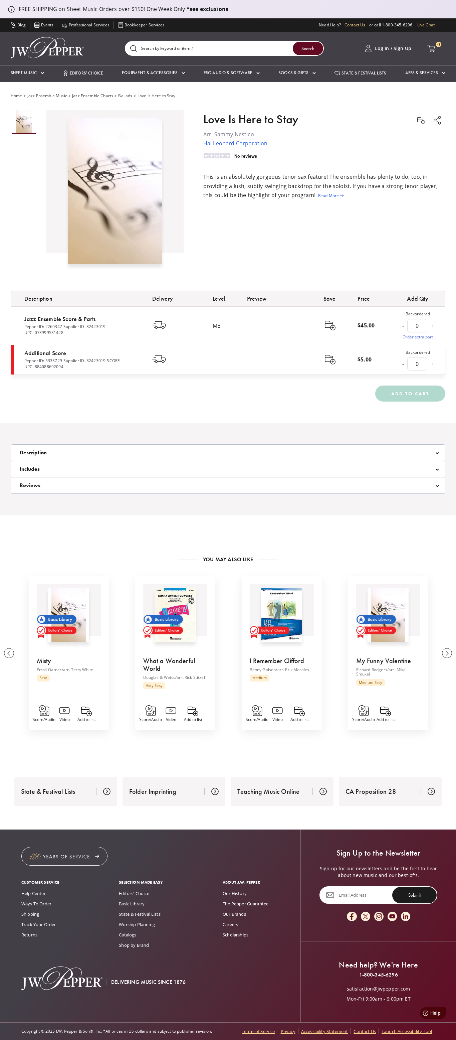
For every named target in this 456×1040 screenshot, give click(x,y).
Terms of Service (258, 1031)
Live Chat (426, 25)
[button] (27, 73)
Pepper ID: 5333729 (43, 360)
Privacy (288, 1031)
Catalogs (127, 935)
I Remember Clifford (277, 660)
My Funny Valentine (383, 660)
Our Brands (234, 914)
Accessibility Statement (324, 1031)
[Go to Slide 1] (24, 122)
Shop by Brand (134, 945)
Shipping (30, 914)
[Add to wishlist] (421, 121)
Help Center (33, 893)
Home (16, 96)
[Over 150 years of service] (64, 856)
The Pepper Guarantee (245, 904)
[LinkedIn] (405, 917)
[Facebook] (352, 917)
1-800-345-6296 (378, 975)
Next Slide (447, 653)
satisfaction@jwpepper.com (378, 989)
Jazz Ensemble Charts (92, 96)
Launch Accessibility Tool (407, 1031)
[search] (134, 48)
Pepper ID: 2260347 (43, 326)
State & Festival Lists (140, 914)
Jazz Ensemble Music (47, 96)
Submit (414, 895)
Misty (44, 660)
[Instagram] (379, 917)
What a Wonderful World (169, 664)
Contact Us (355, 25)
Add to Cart (410, 394)
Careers (230, 924)
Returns (29, 935)
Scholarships (235, 935)
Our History (235, 893)
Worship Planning (137, 924)
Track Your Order (38, 924)
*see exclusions (207, 9)
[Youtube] (392, 917)
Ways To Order (36, 904)
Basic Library (132, 904)
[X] (365, 917)
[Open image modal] (115, 193)
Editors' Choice (134, 893)
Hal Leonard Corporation (235, 143)
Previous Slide (9, 653)
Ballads (125, 96)
